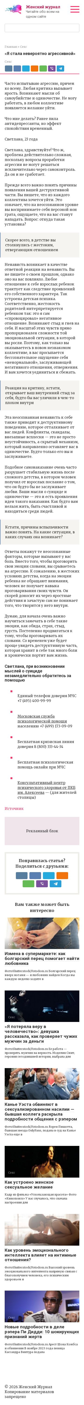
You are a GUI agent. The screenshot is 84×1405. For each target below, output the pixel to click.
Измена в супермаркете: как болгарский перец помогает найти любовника (42, 958)
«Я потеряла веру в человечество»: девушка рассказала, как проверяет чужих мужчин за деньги (41, 1034)
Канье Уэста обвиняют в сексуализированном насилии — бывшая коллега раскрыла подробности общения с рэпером (41, 1112)
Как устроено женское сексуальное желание (29, 1184)
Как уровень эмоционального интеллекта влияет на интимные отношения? (40, 1255)
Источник (14, 808)
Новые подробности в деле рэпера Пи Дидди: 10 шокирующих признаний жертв (42, 1331)
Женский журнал (43, 6)
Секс (8, 61)
